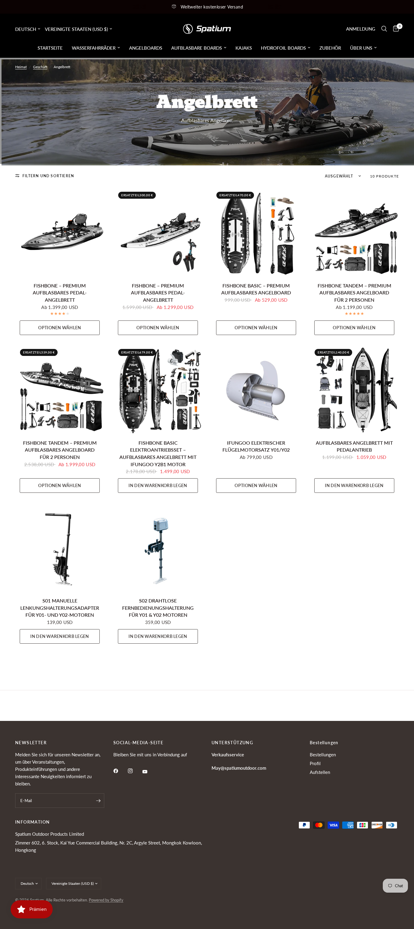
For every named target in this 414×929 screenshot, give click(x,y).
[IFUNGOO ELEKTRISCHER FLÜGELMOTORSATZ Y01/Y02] (256, 388)
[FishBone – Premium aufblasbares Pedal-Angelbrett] (59, 231)
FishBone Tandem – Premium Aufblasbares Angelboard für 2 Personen (354, 293)
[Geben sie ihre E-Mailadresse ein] (98, 800)
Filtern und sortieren (48, 176)
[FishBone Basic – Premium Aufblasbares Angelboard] (256, 231)
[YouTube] (149, 771)
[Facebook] (120, 771)
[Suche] (384, 29)
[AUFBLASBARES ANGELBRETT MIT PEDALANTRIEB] (354, 388)
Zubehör (330, 48)
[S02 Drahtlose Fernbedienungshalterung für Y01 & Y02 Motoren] (157, 546)
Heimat (21, 67)
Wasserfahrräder (93, 48)
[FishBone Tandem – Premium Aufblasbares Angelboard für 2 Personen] (354, 231)
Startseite (50, 48)
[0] (394, 29)
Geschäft (40, 67)
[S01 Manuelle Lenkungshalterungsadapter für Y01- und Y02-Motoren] (59, 546)
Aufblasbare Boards (196, 48)
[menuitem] (50, 48)
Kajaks (243, 48)
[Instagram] (134, 771)
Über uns (361, 48)
